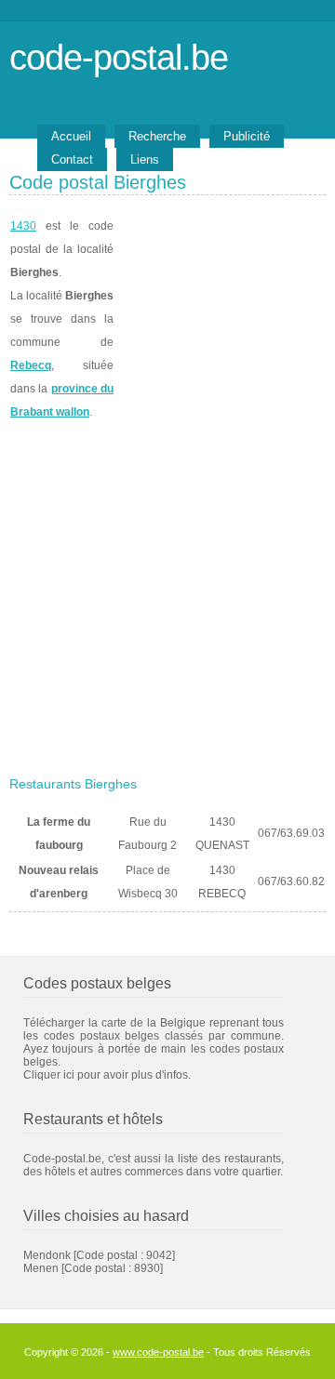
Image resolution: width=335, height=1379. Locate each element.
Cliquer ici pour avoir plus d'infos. (107, 1074)
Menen (41, 1268)
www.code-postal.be (158, 1352)
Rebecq (30, 365)
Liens (144, 159)
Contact (72, 159)
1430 (23, 225)
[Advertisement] (167, 592)
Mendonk (47, 1255)
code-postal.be (118, 57)
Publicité (246, 136)
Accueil (71, 136)
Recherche (157, 136)
